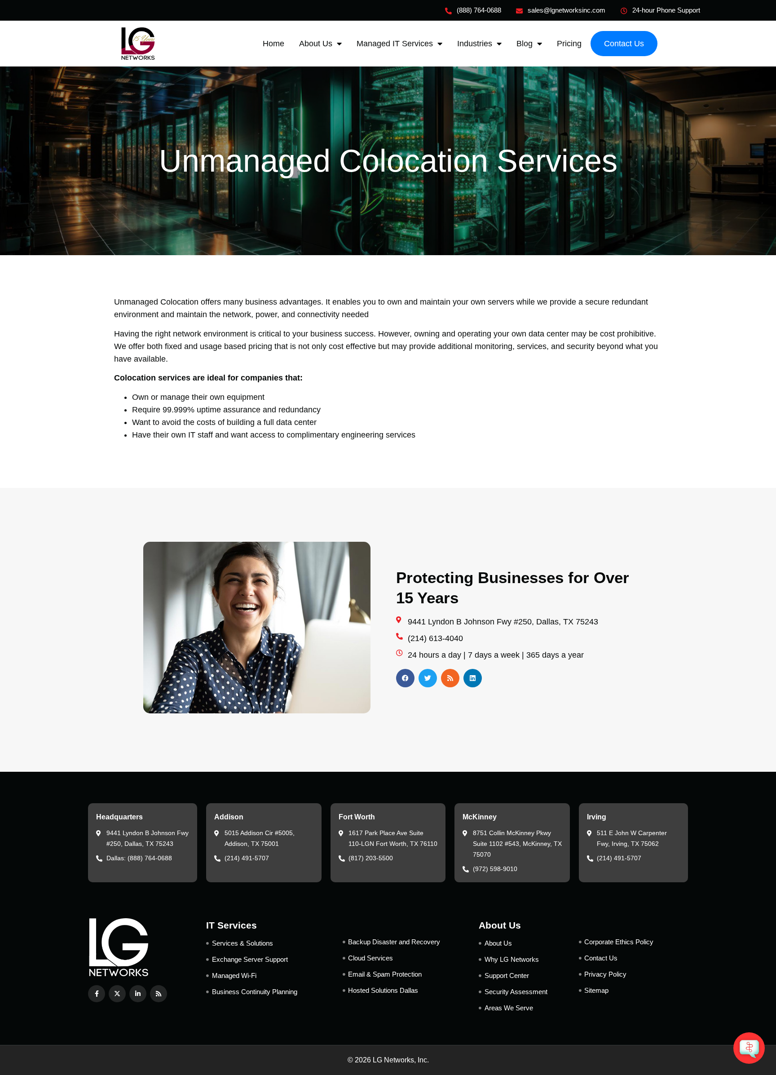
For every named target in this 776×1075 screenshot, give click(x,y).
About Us (315, 43)
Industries (474, 43)
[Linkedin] (472, 678)
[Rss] (450, 678)
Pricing (569, 43)
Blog (524, 43)
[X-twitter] (117, 993)
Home (273, 43)
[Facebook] (405, 678)
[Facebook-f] (96, 993)
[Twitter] (428, 678)
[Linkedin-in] (137, 993)
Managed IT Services (395, 43)
